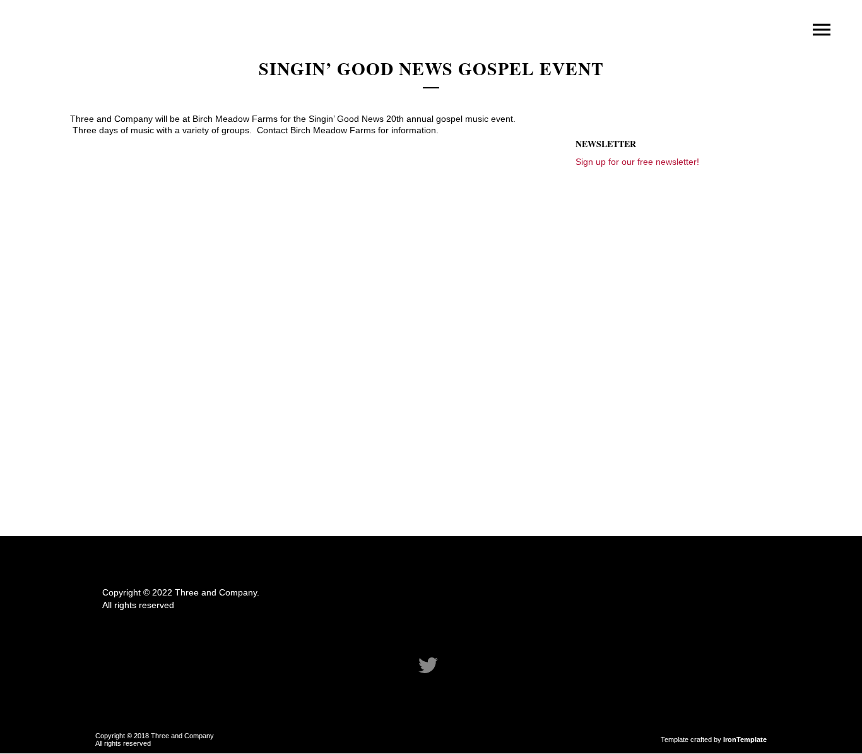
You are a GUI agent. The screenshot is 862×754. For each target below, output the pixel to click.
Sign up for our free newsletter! (637, 162)
